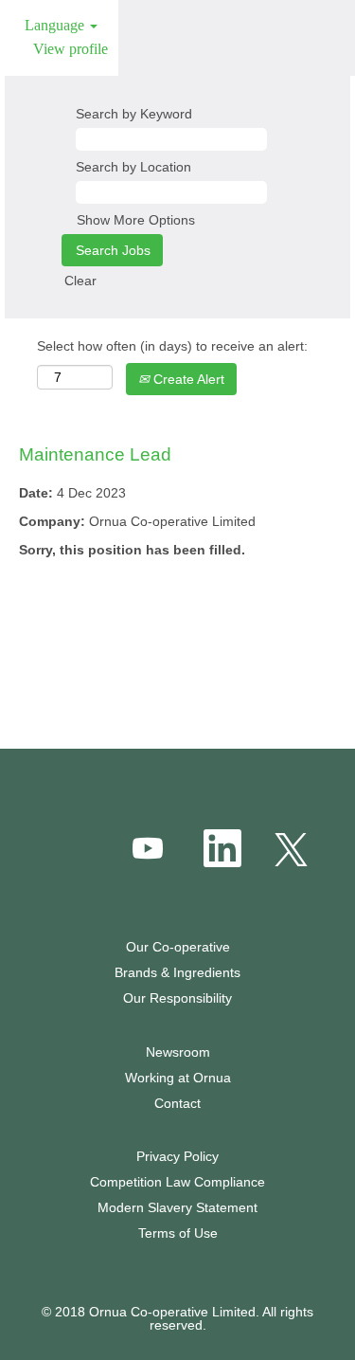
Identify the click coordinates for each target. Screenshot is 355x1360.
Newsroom (178, 1052)
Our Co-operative (178, 946)
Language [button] (56, 25)
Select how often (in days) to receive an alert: (172, 346)
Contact (177, 1103)
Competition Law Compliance (177, 1181)
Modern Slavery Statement (177, 1207)
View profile (70, 49)
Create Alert (187, 379)
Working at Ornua (178, 1077)
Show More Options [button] (136, 219)
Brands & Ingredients (177, 972)
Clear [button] (80, 280)
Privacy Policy (177, 1156)
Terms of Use (178, 1233)
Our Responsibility (177, 998)
